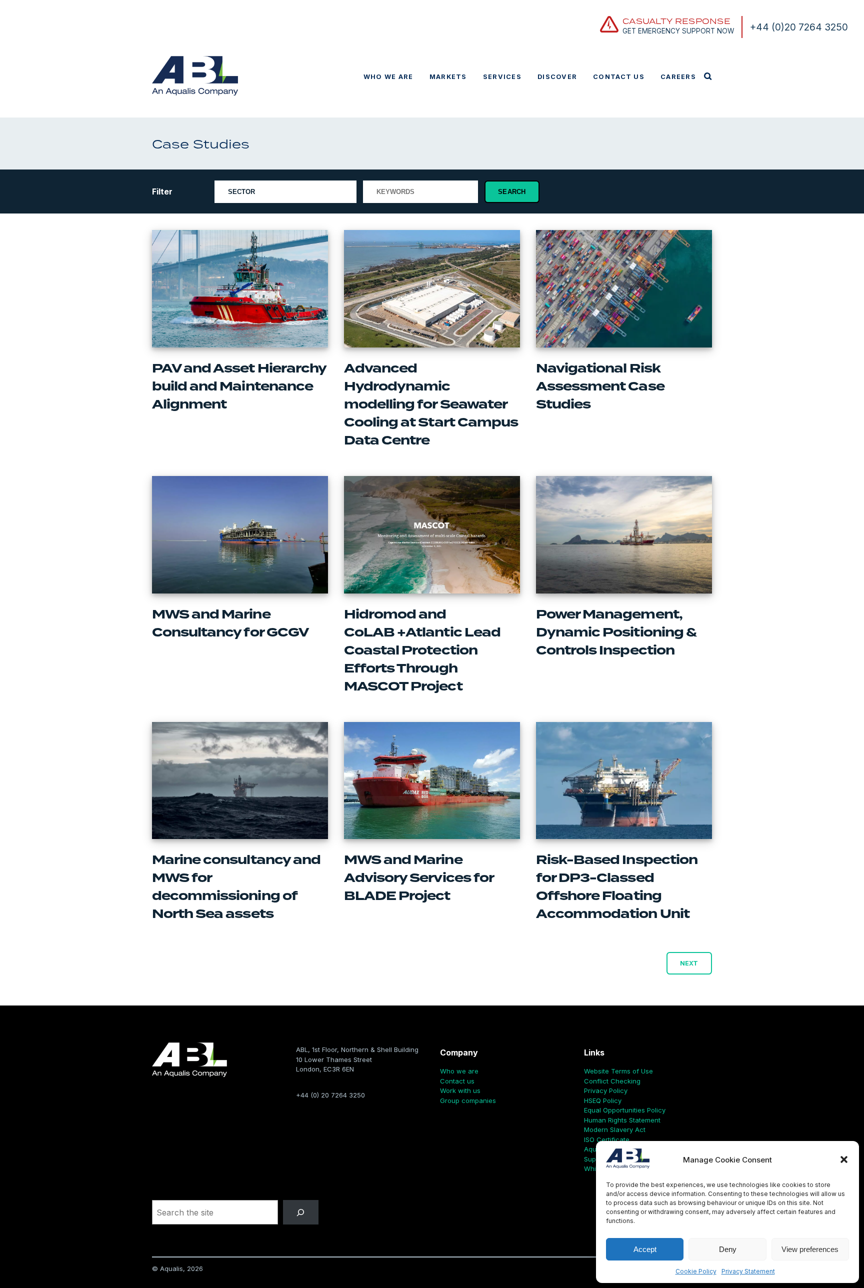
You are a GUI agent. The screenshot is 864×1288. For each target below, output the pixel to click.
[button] (844, 1159)
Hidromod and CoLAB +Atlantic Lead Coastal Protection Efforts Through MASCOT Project (422, 651)
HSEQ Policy (603, 1100)
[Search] (300, 1212)
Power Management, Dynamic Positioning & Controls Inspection (616, 633)
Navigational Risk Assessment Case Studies (600, 387)
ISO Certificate (607, 1140)
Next (689, 963)
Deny (727, 1249)
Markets (448, 76)
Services (502, 76)
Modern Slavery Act (615, 1130)
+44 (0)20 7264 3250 (799, 27)
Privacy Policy (606, 1090)
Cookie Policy (696, 1271)
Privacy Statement (748, 1271)
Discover (557, 76)
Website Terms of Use (618, 1071)
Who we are (389, 76)
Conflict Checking (612, 1081)
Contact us (618, 76)
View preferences (810, 1249)
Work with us (460, 1090)
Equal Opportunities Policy (625, 1110)
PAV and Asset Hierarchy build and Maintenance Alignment (239, 387)
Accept (645, 1249)
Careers (678, 76)
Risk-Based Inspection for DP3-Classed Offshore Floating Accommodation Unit (617, 887)
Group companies (468, 1100)
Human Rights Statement (622, 1120)
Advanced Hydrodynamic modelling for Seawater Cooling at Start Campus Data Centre (431, 405)
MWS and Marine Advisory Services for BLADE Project (419, 878)
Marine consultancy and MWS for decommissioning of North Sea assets (236, 887)
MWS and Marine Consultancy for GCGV (231, 624)
